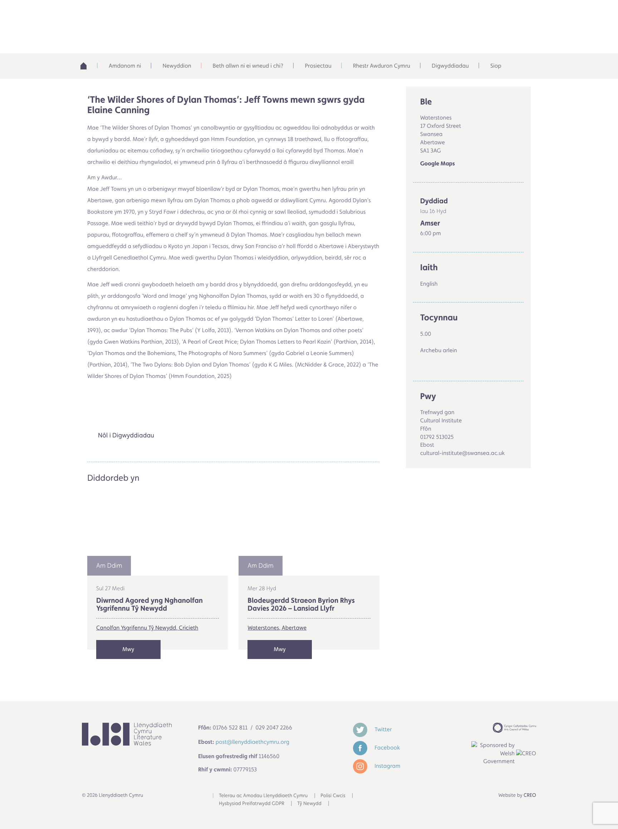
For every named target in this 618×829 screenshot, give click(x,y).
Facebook (386, 747)
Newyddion (176, 65)
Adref (87, 65)
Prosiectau (318, 65)
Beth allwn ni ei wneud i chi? (248, 65)
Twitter (382, 729)
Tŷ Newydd (309, 803)
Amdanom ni (125, 65)
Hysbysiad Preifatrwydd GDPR (251, 803)
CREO (530, 795)
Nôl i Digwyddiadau (126, 435)
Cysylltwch (506, 14)
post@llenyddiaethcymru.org (252, 741)
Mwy (128, 649)
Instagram (386, 765)
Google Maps (437, 163)
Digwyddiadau (450, 65)
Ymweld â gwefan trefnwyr (132, 406)
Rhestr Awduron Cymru (381, 65)
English (454, 14)
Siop (495, 65)
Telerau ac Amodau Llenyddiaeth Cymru (263, 796)
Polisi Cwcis (332, 796)
